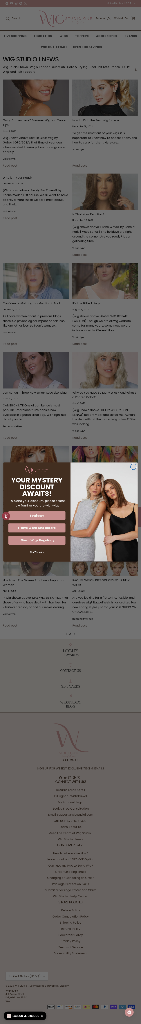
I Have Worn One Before (37, 528)
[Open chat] (129, 1012)
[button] (25, 1016)
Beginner (37, 515)
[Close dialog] (133, 467)
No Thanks (37, 552)
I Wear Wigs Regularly (37, 540)
